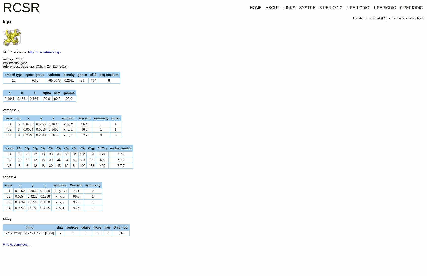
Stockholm (416, 18)
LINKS (289, 8)
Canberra (398, 18)
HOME (256, 8)
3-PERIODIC (331, 8)
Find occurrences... (17, 244)
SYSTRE (307, 8)
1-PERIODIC (384, 8)
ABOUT (272, 8)
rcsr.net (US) (378, 18)
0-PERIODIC (411, 8)
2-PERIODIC (357, 8)
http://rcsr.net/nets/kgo (44, 52)
